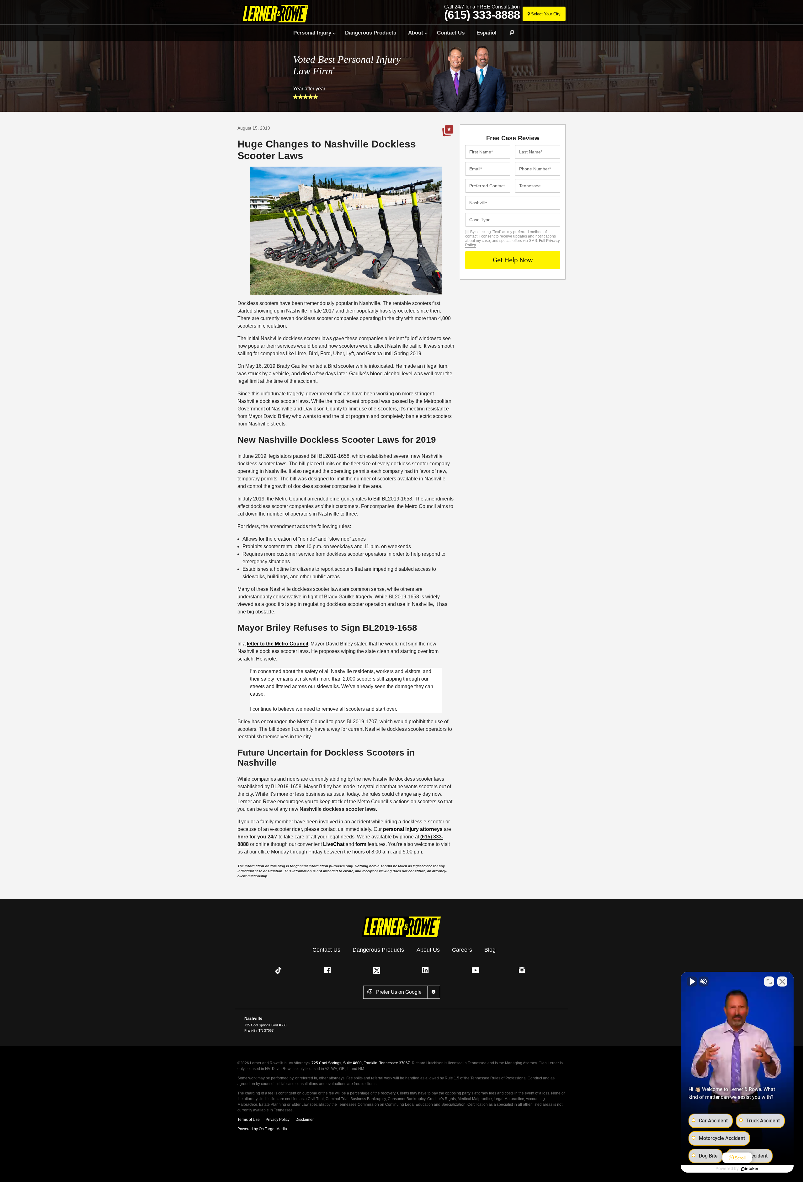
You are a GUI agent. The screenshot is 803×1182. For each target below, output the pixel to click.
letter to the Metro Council (277, 643)
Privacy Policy (278, 1119)
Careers (462, 949)
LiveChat (333, 844)
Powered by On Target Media (262, 1129)
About (415, 32)
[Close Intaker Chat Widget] (782, 981)
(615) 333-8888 (482, 15)
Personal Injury (312, 32)
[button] (280, 970)
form (360, 844)
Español (486, 32)
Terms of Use (248, 1119)
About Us (428, 949)
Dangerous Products (370, 32)
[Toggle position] (769, 981)
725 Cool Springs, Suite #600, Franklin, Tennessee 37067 (360, 1063)
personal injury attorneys (413, 829)
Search (509, 32)
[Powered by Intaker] (749, 1169)
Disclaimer (304, 1119)
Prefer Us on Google (448, 130)
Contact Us (451, 32)
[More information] (434, 992)
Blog (490, 949)
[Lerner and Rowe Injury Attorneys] (277, 13)
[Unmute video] (692, 981)
